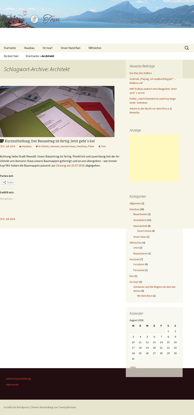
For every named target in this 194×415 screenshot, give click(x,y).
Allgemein (135, 203)
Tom (103, 146)
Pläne (91, 146)
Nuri (132, 276)
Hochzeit (135, 259)
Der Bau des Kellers (141, 73)
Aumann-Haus (68, 146)
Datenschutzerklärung (18, 378)
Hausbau (29, 48)
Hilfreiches (94, 48)
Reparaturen (140, 253)
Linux (136, 247)
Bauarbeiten (140, 214)
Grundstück (139, 220)
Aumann (54, 146)
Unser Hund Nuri (70, 48)
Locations (138, 264)
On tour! (47, 48)
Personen (138, 270)
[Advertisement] (154, 158)
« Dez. (133, 367)
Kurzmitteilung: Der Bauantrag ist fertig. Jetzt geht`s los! (50, 141)
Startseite (10, 48)
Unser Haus (139, 236)
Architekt (43, 146)
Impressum (12, 384)
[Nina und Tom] (97, 22)
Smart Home (144, 231)
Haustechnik (140, 226)
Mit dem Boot (144, 295)
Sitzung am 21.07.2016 (70, 165)
